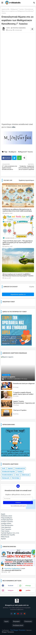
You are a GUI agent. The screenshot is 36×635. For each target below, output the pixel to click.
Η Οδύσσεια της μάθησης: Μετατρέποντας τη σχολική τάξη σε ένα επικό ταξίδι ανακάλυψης (17, 210)
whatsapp (28, 585)
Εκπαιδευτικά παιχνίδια (8, 471)
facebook (10, 585)
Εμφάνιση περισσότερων (26, 180)
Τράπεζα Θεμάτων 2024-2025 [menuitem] (10, 533)
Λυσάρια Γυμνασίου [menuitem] (7, 521)
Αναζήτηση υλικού (18, 625)
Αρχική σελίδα (5, 9)
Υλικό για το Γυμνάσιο (19, 410)
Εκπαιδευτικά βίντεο (7, 475)
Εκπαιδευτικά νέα (20, 468)
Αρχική (6, 621)
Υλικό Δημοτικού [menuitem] (6, 527)
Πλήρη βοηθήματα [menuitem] (6, 518)
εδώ (13, 127)
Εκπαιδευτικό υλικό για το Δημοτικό (24, 383)
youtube (28, 590)
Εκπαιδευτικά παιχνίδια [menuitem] (8, 535)
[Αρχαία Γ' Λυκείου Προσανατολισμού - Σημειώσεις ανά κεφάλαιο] (6, 404)
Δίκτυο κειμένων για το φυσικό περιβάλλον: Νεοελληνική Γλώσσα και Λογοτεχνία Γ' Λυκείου (18, 274)
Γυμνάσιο (19, 471)
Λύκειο (17, 475)
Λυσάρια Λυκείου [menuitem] (6, 523)
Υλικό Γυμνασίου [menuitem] (6, 529)
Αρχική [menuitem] (3, 514)
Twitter (14, 158)
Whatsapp (19, 158)
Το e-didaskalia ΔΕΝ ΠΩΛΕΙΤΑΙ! (11, 570)
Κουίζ (3, 468)
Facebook (8, 158)
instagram (10, 590)
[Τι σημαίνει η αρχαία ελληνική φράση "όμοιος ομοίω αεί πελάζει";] (6, 395)
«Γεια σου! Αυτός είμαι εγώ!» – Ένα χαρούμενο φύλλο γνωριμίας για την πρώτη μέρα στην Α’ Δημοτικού (18, 242)
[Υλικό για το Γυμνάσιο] (6, 412)
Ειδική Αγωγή (25, 475)
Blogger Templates (8, 632)
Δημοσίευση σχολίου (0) (18, 294)
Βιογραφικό (16, 621)
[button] (34, 3)
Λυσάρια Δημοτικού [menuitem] (7, 519)
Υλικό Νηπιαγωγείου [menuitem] (7, 525)
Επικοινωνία (28, 621)
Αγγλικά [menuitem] (3, 538)
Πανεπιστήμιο (15, 478)
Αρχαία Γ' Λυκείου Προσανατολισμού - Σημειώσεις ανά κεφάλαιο (24, 403)
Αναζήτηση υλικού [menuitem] (6, 516)
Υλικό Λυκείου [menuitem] (5, 531)
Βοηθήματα (12, 152)
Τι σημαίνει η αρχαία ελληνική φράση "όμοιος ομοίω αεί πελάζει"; (23, 393)
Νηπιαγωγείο (5, 478)
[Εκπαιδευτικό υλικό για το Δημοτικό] (6, 386)
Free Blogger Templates (17, 630)
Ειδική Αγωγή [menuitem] (5, 536)
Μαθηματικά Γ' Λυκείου (17, 9)
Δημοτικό (10, 468)
